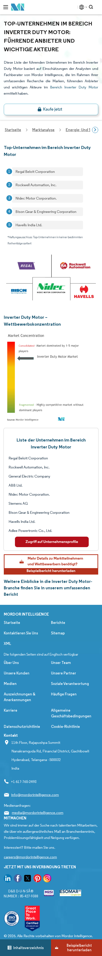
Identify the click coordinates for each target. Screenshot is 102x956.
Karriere (10, 710)
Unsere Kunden (16, 673)
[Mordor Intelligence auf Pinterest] (37, 879)
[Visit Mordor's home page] (18, 7)
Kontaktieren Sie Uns (21, 633)
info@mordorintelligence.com (35, 794)
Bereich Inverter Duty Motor (74, 87)
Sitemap (58, 633)
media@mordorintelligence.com (37, 812)
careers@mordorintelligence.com (30, 857)
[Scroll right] (95, 130)
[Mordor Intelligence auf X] (27, 879)
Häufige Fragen (64, 694)
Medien (10, 683)
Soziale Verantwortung (70, 683)
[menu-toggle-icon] (5, 7)
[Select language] (82, 7)
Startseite (12, 622)
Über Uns (11, 662)
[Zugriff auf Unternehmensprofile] (52, 542)
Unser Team (61, 662)
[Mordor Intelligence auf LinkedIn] (8, 879)
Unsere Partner (63, 673)
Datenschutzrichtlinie (22, 726)
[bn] (51, 109)
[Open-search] (91, 7)
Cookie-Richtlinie (65, 726)
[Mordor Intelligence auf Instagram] (47, 879)
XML (7, 643)
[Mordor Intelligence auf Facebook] (18, 879)
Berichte (58, 622)
